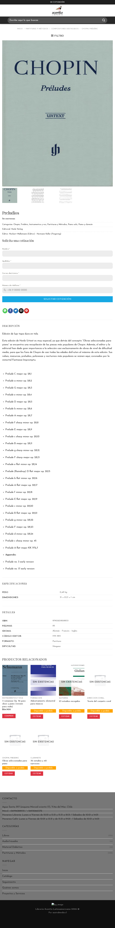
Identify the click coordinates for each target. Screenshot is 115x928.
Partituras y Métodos (37, 29)
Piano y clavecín (85, 224)
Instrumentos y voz (37, 224)
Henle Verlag (17, 229)
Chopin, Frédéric (90, 29)
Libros (5, 835)
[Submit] (104, 20)
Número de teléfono (11, 285)
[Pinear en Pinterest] (26, 310)
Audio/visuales (10, 841)
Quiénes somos (10, 888)
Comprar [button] (8, 716)
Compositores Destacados (65, 29)
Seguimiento (9, 882)
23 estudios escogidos (69, 701)
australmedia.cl (60, 913)
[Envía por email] (21, 310)
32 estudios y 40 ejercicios (39, 762)
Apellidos (6, 261)
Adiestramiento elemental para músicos (43, 702)
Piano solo (72, 224)
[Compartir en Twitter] (15, 310)
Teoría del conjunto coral (99, 701)
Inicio (20, 29)
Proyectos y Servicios (13, 893)
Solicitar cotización (57, 299)
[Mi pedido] (103, 10)
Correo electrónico (10, 273)
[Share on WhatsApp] (5, 310)
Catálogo (7, 876)
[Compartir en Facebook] (10, 310)
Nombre (6, 249)
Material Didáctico (12, 847)
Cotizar (37, 716)
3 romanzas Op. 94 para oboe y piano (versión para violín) (13, 704)
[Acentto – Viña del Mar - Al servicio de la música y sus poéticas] (57, 10)
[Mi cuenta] (111, 10)
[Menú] (5, 10)
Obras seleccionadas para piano (14, 762)
